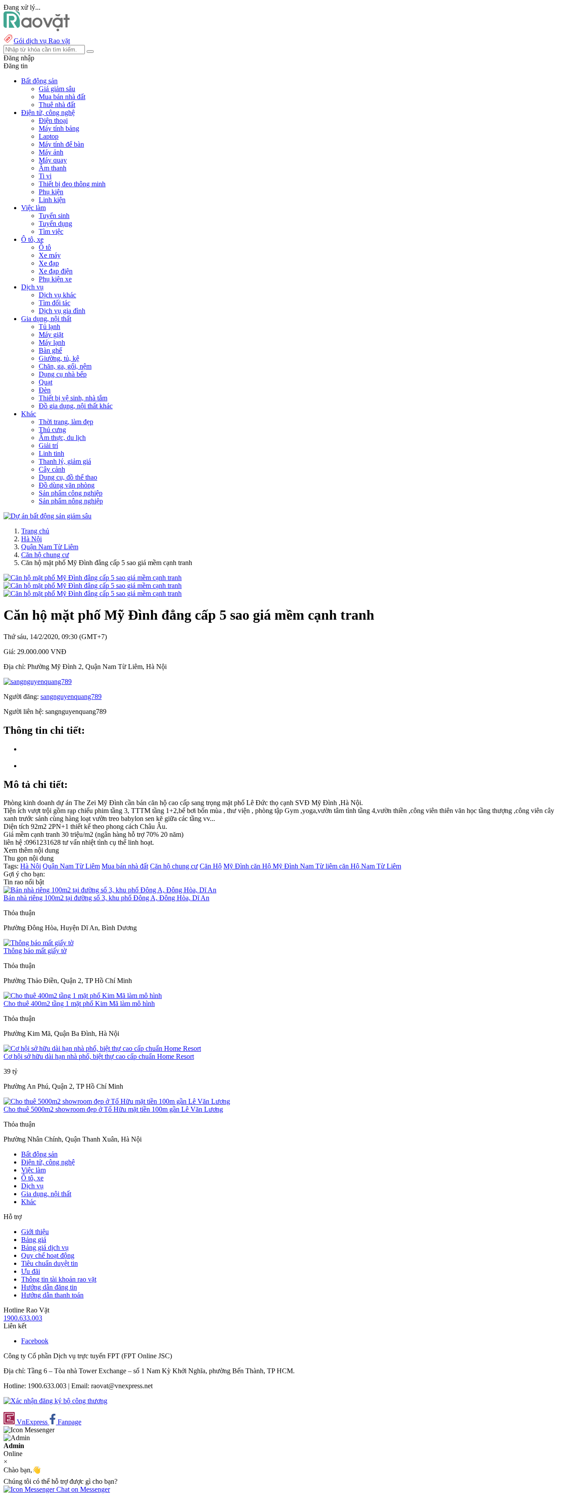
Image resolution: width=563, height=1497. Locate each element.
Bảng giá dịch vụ (45, 1247)
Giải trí (48, 445)
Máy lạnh (52, 342)
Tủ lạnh (49, 326)
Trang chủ (35, 531)
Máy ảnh (51, 152)
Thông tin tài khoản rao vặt (58, 1279)
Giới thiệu (35, 1231)
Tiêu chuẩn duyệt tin (49, 1263)
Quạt (45, 382)
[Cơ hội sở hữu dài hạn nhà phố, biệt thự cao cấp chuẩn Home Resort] (102, 1048)
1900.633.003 (23, 1318)
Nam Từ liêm (319, 866)
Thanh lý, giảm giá (65, 461)
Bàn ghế (50, 350)
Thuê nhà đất (57, 104)
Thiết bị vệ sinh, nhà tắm (73, 398)
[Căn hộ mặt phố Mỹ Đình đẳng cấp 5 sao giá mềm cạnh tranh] (93, 577)
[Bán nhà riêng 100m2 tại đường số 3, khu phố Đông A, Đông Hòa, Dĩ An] (110, 890)
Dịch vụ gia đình (62, 310)
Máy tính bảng (59, 128)
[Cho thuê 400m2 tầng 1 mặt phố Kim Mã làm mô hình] (83, 995)
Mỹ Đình (237, 866)
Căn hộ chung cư (45, 554)
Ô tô (45, 247)
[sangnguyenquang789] (38, 681)
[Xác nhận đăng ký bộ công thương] (55, 1401)
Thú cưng (52, 429)
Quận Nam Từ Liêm (49, 547)
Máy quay (53, 160)
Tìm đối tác (54, 303)
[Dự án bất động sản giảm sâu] (47, 516)
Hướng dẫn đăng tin (49, 1287)
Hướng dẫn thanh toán (52, 1295)
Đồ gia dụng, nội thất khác (76, 406)
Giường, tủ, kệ (59, 358)
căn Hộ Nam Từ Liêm (370, 866)
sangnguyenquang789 (71, 696)
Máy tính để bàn (61, 144)
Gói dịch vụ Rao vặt (42, 40)
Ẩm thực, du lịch (62, 437)
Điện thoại (53, 120)
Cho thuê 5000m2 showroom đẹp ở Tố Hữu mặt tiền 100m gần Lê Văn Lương (113, 1109)
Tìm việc (51, 231)
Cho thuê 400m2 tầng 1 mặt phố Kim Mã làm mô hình (79, 1003)
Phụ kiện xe (55, 279)
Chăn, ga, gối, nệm (65, 366)
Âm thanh (52, 168)
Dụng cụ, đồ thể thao (68, 477)
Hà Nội (31, 539)
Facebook (34, 1341)
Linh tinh (51, 453)
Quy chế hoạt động (47, 1255)
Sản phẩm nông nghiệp (71, 501)
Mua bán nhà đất (62, 96)
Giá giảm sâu (57, 88)
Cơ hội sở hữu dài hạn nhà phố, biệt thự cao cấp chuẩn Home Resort (99, 1056)
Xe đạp (49, 263)
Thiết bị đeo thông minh (72, 184)
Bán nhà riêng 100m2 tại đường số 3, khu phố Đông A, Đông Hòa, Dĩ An (106, 898)
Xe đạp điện (56, 271)
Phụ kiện (51, 192)
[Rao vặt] (37, 29)
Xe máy (50, 255)
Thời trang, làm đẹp (66, 421)
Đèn (45, 390)
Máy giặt (51, 334)
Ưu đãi (30, 1271)
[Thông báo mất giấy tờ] (38, 942)
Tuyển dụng (55, 223)
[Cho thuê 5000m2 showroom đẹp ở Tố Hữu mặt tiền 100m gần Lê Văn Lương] (117, 1101)
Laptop (48, 136)
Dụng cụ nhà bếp (63, 374)
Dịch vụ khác (57, 295)
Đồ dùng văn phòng (67, 485)
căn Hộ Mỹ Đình (275, 866)
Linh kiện (52, 199)
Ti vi (45, 176)
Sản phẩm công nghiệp (70, 493)
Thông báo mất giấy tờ (35, 950)
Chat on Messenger (82, 1489)
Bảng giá (33, 1239)
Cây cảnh (52, 469)
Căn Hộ (211, 866)
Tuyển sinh (54, 215)
